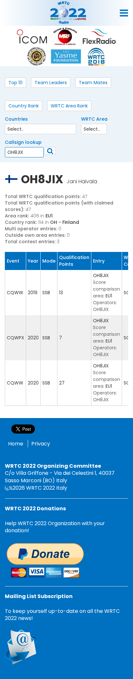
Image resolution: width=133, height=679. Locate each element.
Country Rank (23, 106)
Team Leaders (51, 82)
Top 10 (15, 82)
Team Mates (93, 82)
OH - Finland (64, 222)
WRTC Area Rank (69, 106)
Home (15, 443)
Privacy (40, 443)
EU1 (49, 216)
